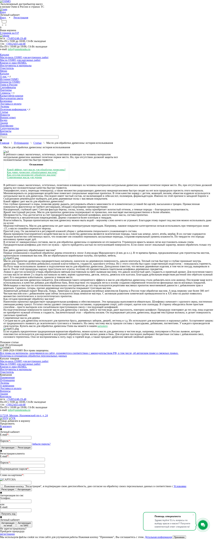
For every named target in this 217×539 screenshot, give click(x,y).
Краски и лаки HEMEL (13, 62)
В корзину (6, 426)
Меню (3, 70)
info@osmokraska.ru (19, 49)
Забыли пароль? (41, 443)
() (16, 38)
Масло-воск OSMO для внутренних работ (24, 57)
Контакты (5, 396)
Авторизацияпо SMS (24, 524)
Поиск (3, 133)
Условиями (180, 486)
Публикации (7, 380)
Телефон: (5, 498)
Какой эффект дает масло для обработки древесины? (36, 169)
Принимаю (179, 537)
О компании (7, 385)
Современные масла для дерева (24, 177)
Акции (4, 393)
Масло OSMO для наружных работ (20, 60)
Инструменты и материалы (16, 65)
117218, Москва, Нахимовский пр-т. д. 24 (24, 415)
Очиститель (7, 68)
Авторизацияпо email (7, 524)
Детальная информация (158, 537)
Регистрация (21, 17)
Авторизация (7, 447)
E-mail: (4, 434)
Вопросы (5, 391)
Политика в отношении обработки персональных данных (33, 355)
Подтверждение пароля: (14, 469)
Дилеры (4, 382)
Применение (7, 377)
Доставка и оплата (10, 388)
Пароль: (5, 441)
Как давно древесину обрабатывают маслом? (32, 172)
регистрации (7, 534)
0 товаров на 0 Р (9, 33)
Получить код (8, 514)
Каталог (4, 54)
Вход (3, 17)
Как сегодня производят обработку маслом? (31, 174)
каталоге (102, 326)
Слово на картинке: (12, 475)
